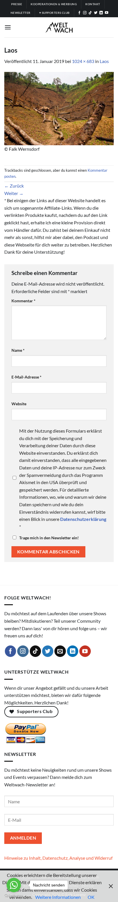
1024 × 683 (83, 61)
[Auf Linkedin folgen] (101, 13)
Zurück (14, 185)
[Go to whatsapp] (14, 885)
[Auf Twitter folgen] (95, 13)
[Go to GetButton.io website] (14, 896)
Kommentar (23, 300)
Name (18, 350)
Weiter (13, 193)
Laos (104, 61)
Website (18, 403)
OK (91, 897)
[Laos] (59, 107)
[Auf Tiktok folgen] (90, 13)
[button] (7, 27)
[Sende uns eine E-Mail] (60, 651)
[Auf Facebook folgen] (79, 13)
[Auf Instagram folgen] (84, 13)
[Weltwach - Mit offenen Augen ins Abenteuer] (59, 27)
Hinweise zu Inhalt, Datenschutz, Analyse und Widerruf (58, 858)
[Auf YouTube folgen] (106, 13)
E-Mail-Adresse (26, 376)
